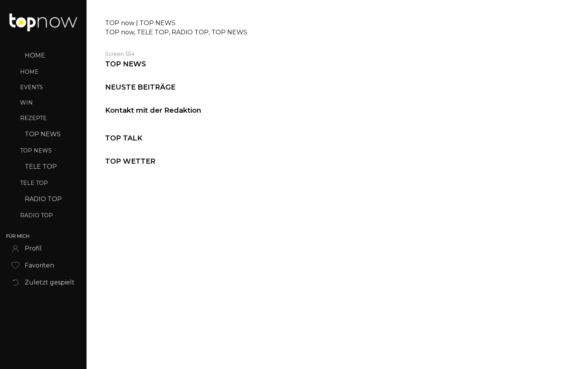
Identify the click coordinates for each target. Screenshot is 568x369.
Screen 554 (119, 54)
